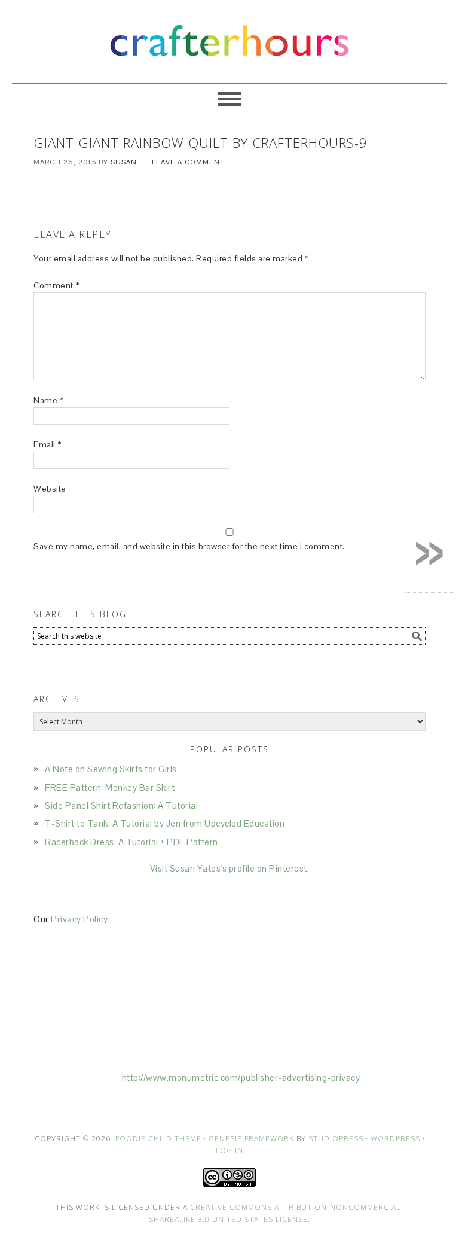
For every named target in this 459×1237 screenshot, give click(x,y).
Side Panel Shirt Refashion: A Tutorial (121, 805)
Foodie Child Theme (158, 1139)
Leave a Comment (188, 162)
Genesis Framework (251, 1139)
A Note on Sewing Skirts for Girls (111, 769)
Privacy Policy (79, 919)
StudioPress (335, 1139)
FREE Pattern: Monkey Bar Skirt (110, 787)
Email (47, 444)
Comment (56, 285)
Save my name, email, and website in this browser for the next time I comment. (189, 546)
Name (48, 400)
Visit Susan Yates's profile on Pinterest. (230, 868)
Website (49, 488)
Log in (229, 1150)
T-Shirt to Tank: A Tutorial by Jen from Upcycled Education (164, 823)
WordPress (395, 1139)
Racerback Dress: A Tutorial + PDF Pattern (131, 842)
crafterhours (229, 36)
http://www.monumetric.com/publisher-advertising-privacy (241, 1077)
